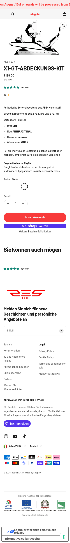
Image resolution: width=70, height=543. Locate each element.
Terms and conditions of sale (52, 365)
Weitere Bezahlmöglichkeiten (35, 231)
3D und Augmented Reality (14, 358)
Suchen (8, 344)
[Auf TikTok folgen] (24, 436)
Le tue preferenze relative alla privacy (35, 531)
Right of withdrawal (49, 373)
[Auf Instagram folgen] (6, 436)
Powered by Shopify (31, 472)
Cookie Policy (46, 357)
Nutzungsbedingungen (16, 366)
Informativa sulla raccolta (22, 538)
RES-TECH (9, 61)
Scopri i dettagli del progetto (35, 515)
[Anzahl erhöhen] (22, 203)
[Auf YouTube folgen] (15, 436)
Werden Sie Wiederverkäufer (13, 387)
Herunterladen (12, 350)
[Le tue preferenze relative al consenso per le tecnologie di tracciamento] (63, 536)
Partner (8, 379)
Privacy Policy (46, 351)
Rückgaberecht (12, 372)
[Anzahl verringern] (8, 203)
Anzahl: (8, 196)
